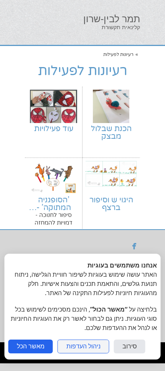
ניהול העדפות (83, 346)
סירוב (129, 346)
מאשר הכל (31, 346)
